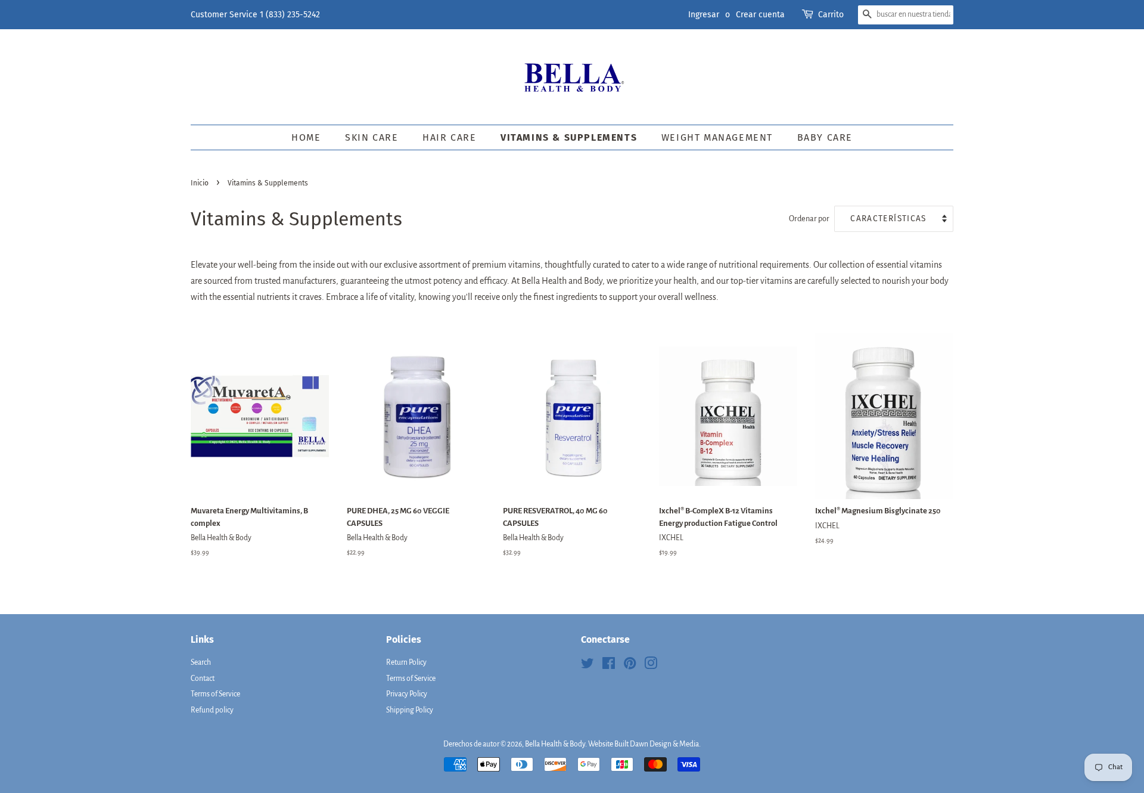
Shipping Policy (409, 710)
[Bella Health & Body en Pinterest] (629, 666)
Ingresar (703, 15)
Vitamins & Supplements (568, 137)
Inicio (200, 183)
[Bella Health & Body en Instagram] (650, 666)
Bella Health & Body (555, 744)
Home (306, 137)
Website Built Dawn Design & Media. (644, 744)
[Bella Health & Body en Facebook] (608, 666)
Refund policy (212, 710)
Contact (202, 678)
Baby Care (825, 137)
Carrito (831, 15)
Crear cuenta (760, 15)
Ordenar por (809, 218)
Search (201, 662)
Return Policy (406, 662)
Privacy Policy (406, 694)
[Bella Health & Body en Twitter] (587, 666)
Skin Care (371, 137)
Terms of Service (215, 694)
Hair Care (449, 137)
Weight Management (717, 137)
